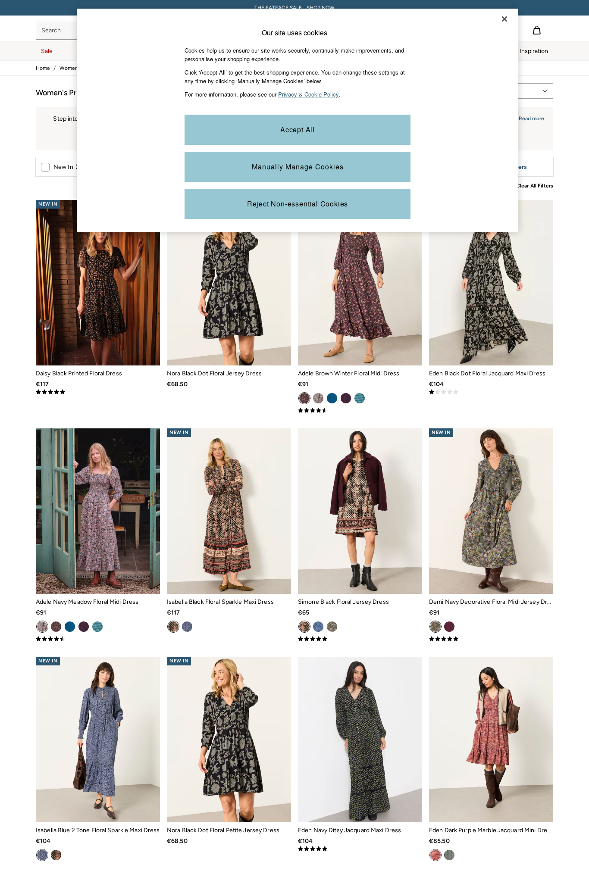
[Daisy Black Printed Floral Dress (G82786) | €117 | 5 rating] (98, 392)
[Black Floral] (173, 626)
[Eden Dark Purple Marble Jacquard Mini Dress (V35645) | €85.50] (491, 739)
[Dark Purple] (346, 398)
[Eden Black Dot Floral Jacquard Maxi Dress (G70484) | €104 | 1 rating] (491, 392)
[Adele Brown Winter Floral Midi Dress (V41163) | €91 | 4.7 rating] (360, 410)
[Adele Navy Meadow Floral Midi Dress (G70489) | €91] (98, 511)
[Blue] (332, 398)
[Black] (304, 626)
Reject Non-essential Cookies (297, 204)
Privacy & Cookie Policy (308, 94)
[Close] (504, 18)
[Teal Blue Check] (359, 398)
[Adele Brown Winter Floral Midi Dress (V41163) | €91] (360, 282)
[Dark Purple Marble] (435, 855)
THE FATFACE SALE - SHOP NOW (294, 8)
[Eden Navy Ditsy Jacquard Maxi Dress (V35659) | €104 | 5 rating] (360, 849)
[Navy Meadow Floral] (318, 398)
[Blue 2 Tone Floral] (187, 626)
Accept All (297, 129)
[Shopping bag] (536, 30)
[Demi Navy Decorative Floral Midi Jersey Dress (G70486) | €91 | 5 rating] (491, 639)
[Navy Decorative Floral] (332, 626)
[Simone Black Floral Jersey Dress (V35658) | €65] (360, 511)
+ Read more (529, 117)
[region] (297, 120)
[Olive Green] (449, 855)
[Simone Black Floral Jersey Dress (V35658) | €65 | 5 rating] (360, 639)
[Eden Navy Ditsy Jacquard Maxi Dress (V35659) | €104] (360, 739)
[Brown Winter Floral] (304, 398)
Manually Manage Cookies (298, 167)
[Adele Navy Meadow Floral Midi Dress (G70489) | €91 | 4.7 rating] (98, 639)
